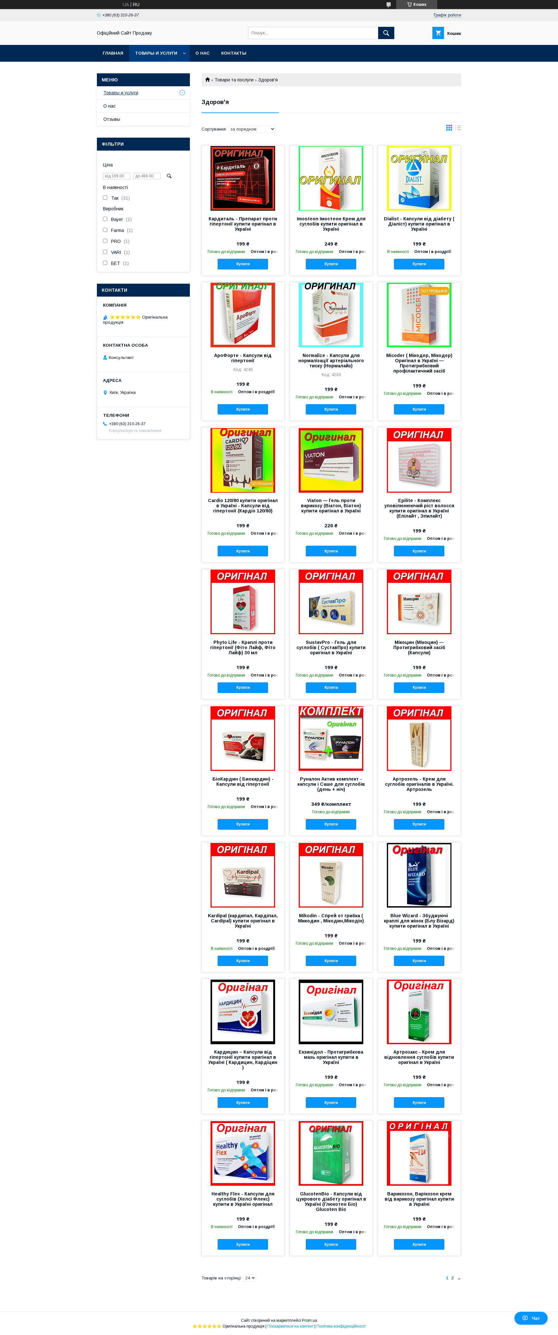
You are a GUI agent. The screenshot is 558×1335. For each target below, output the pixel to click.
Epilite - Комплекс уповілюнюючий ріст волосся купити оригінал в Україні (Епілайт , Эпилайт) (419, 508)
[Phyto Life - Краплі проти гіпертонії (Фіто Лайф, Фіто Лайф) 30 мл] (243, 601)
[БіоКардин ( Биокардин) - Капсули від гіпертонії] (243, 738)
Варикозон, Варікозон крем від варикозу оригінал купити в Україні (419, 1199)
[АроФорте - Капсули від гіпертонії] (243, 314)
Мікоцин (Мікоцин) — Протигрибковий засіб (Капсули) (419, 647)
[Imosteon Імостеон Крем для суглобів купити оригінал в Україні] (331, 178)
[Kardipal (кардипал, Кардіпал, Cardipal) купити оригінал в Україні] (243, 875)
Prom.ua (309, 1320)
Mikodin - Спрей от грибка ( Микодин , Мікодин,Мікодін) (331, 918)
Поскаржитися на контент (290, 1326)
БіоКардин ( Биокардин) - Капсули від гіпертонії (243, 781)
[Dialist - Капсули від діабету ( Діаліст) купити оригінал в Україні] (419, 178)
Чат (536, 1318)
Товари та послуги (233, 79)
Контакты (233, 53)
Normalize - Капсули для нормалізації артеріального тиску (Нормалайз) (331, 360)
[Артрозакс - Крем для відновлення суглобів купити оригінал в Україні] (419, 1011)
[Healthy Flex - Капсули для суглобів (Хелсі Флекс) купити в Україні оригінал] (243, 1153)
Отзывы (111, 119)
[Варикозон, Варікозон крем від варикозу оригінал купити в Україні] (419, 1153)
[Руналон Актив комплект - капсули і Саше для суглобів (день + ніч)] (331, 738)
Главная (113, 53)
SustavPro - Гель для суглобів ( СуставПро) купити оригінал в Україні (331, 647)
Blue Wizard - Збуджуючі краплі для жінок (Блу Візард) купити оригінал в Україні (419, 921)
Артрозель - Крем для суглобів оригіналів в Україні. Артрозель (419, 784)
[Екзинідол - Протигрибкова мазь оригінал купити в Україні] (331, 1011)
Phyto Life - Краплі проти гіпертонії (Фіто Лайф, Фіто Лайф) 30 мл (242, 647)
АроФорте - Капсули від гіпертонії (243, 358)
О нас (202, 53)
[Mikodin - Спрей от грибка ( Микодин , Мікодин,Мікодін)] (331, 875)
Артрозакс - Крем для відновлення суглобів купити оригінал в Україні (419, 1057)
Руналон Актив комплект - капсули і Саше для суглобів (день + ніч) (331, 784)
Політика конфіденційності (341, 1326)
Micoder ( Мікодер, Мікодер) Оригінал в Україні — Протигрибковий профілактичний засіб (419, 363)
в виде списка (458, 129)
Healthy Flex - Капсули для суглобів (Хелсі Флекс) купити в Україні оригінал (243, 1199)
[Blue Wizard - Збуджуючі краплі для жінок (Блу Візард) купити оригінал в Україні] (419, 875)
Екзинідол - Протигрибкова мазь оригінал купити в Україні (331, 1057)
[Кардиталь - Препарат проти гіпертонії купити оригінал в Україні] (243, 178)
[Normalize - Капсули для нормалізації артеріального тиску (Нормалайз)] (331, 314)
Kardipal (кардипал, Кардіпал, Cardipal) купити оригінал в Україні (243, 921)
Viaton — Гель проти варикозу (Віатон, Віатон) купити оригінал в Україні (331, 505)
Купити (243, 264)
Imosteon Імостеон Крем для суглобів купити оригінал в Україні (331, 224)
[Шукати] (386, 33)
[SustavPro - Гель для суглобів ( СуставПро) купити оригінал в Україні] (331, 601)
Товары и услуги (156, 53)
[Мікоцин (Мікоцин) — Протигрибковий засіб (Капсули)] (419, 601)
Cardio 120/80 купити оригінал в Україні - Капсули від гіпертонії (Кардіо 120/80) (243, 505)
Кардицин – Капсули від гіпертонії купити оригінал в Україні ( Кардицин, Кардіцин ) (242, 1059)
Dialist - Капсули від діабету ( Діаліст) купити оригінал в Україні (419, 224)
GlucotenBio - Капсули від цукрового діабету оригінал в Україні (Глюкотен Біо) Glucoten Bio (331, 1201)
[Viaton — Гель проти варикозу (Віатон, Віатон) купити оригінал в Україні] (331, 459)
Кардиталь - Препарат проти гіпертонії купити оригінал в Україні (243, 224)
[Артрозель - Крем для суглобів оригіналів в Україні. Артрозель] (419, 738)
